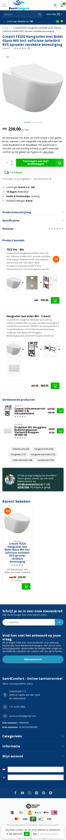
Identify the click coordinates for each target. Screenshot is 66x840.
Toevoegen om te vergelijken (16, 179)
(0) (29, 48)
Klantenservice (33, 659)
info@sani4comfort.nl (30, 484)
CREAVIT (6, 48)
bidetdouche (21, 449)
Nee (35, 833)
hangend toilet (43, 449)
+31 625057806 (17, 706)
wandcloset (46, 460)
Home (5, 27)
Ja (27, 833)
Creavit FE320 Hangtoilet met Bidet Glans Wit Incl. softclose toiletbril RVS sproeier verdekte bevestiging (17, 552)
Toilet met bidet (22, 460)
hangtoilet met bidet (43, 454)
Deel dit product (41, 179)
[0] (62, 5)
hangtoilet (18, 454)
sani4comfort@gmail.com (22, 715)
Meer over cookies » (50, 834)
